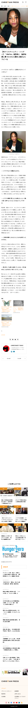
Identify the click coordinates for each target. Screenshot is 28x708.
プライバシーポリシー (6, 691)
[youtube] (16, 702)
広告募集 (3, 696)
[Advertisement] (14, 421)
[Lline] (15, 339)
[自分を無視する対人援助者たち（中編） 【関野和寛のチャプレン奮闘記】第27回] (6, 317)
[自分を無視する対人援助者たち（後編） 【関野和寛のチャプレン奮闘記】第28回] (6, 303)
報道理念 (3, 693)
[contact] (14, 351)
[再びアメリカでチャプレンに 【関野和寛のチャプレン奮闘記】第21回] (18, 303)
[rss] (21, 702)
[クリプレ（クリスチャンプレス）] (10, 2)
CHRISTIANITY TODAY (17, 345)
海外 (3, 9)
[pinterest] (14, 702)
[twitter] (8, 702)
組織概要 (17, 691)
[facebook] (11, 702)
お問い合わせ (18, 693)
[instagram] (6, 702)
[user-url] (11, 351)
